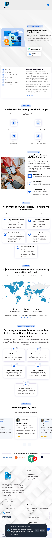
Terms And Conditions (33, 476)
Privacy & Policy (14, 534)
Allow (37, 530)
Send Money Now (25, 317)
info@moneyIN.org (8, 501)
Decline (42, 530)
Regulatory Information (33, 479)
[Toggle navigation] (48, 5)
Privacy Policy (31, 474)
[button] (24, 444)
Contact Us (29, 95)
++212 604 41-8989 (8, 499)
